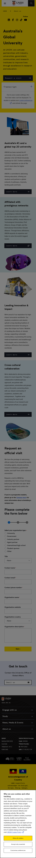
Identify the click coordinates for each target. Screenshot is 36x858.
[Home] (18, 3)
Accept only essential (18, 844)
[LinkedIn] (9, 19)
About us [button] (6, 729)
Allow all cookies (18, 838)
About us (17, 11)
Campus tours (21, 497)
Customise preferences (18, 850)
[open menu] (5, 3)
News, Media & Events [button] (12, 722)
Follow (25, 16)
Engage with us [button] (9, 710)
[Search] (31, 3)
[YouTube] (25, 19)
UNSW (5, 11)
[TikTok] (21, 19)
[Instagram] (17, 19)
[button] (18, 78)
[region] (18, 824)
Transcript (10, 87)
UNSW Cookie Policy (16, 832)
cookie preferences (25, 100)
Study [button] (5, 716)
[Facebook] (13, 19)
